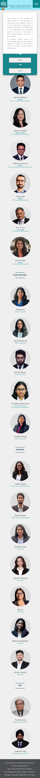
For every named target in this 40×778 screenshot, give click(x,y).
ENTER (20, 60)
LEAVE (20, 71)
